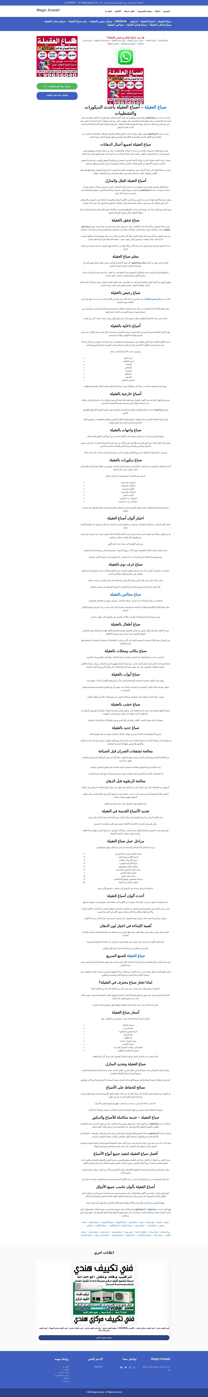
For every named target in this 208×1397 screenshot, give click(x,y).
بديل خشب (104, 1232)
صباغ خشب (151, 1225)
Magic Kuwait (48, 10)
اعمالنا (157, 11)
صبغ (142, 1222)
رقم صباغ (150, 1222)
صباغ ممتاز (153, 1232)
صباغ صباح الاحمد (144, 1235)
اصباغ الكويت (114, 1225)
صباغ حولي (130, 1235)
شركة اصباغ (127, 1225)
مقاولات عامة (141, 1232)
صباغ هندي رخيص (102, 1235)
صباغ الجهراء (121, 1222)
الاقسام (118, 11)
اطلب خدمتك (129, 11)
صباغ (167, 1222)
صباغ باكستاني (86, 1235)
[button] (73, 40)
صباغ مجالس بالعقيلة (125, 594)
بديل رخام (158, 1235)
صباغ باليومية (117, 1235)
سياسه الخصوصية (145, 11)
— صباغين (91, 1225)
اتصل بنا (108, 11)
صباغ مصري (117, 1232)
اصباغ (159, 1222)
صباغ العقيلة (163, 40)
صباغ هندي (133, 1222)
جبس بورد (129, 1232)
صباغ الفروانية (107, 1222)
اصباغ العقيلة (151, 40)
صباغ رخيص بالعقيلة (135, 40)
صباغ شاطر (94, 1222)
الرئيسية (166, 11)
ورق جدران (92, 1232)
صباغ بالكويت (100, 1225)
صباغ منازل (165, 1232)
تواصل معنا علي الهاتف (57, 95)
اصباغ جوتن (139, 1225)
